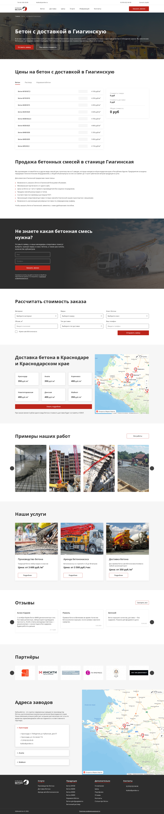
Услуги (72, 9)
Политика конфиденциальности (89, 811)
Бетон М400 (70, 795)
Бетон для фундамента (74, 801)
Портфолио (99, 792)
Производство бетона (46, 786)
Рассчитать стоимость (48, 47)
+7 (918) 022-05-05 (26, 740)
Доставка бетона (44, 789)
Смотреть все (142, 603)
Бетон (42, 9)
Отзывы (98, 795)
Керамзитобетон (72, 798)
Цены (63, 9)
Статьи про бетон (101, 801)
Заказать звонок (139, 9)
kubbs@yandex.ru (26, 744)
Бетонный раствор (73, 804)
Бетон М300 (70, 792)
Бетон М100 (70, 786)
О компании (99, 786)
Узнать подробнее (54, 407)
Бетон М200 (70, 789)
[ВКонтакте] (16, 804)
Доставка (52, 9)
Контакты (97, 9)
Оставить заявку (24, 47)
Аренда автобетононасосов (48, 792)
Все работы (137, 436)
